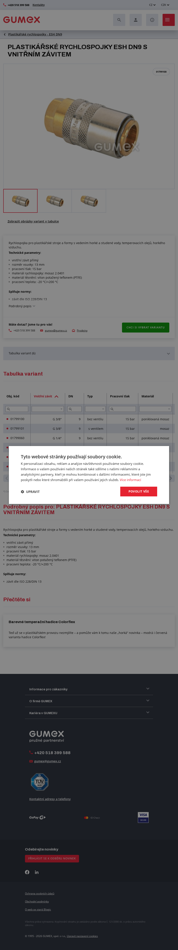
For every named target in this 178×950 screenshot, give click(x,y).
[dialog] (89, 475)
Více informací (130, 480)
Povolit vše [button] (139, 491)
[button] (30, 491)
